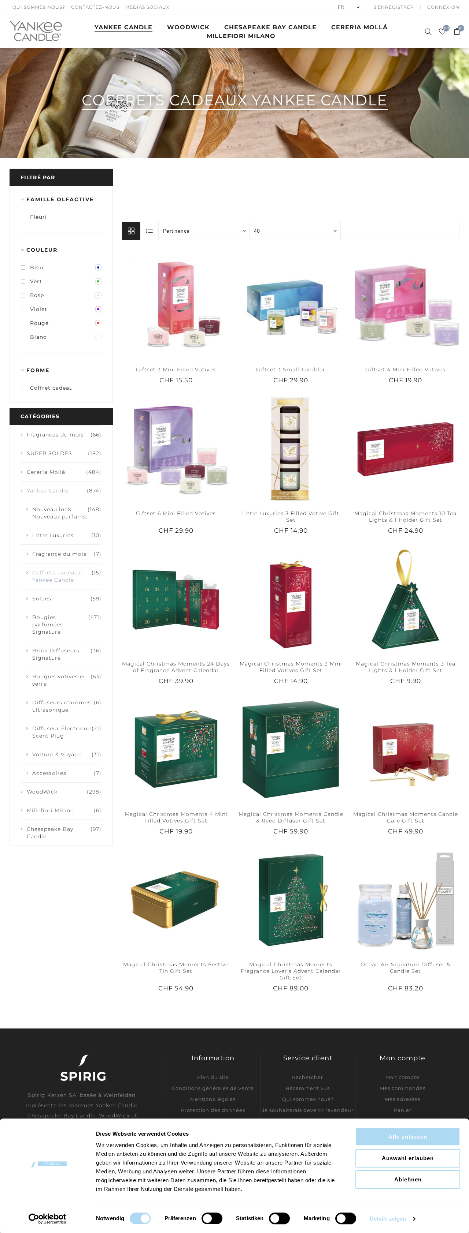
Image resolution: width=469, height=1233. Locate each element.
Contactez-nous (95, 7)
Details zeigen (388, 1218)
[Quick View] (161, 304)
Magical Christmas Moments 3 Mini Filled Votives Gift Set (291, 667)
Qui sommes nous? (38, 7)
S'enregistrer (394, 7)
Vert (36, 281)
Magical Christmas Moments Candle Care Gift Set (405, 817)
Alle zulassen (407, 1136)
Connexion (443, 7)
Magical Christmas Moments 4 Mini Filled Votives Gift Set (176, 817)
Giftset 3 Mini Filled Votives (176, 369)
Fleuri (38, 217)
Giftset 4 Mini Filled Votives (405, 369)
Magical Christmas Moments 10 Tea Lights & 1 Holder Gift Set (405, 516)
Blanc (38, 337)
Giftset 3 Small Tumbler (290, 369)
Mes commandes (402, 1088)
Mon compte (402, 1077)
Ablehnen (408, 1179)
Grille (131, 231)
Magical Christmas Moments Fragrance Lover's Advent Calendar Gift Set (291, 971)
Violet (38, 309)
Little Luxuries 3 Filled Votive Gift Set (290, 516)
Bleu (36, 267)
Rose (37, 295)
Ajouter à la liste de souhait (176, 304)
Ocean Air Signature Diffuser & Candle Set (405, 967)
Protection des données (213, 1110)
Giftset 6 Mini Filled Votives (176, 513)
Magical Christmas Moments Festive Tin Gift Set (176, 967)
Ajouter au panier (191, 304)
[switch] (212, 1218)
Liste (150, 231)
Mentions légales (213, 1099)
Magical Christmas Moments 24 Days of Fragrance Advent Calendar (176, 667)
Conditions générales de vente (213, 1088)
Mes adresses (402, 1099)
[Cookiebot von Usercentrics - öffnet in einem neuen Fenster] (47, 1218)
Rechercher (307, 1077)
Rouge (39, 323)
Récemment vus (308, 1088)
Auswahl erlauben (408, 1158)
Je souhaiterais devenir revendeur (308, 1110)
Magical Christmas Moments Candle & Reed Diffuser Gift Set (291, 817)
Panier (402, 1110)
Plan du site (213, 1077)
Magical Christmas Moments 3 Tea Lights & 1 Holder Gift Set (405, 667)
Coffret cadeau (51, 388)
